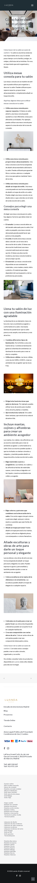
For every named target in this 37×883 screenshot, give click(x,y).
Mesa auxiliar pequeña (11, 785)
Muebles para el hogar (11, 811)
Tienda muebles (9, 816)
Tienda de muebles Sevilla (12, 815)
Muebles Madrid (9, 848)
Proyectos (8, 715)
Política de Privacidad (23, 732)
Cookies (24, 734)
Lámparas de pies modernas (13, 823)
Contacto (8, 726)
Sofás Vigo (7, 797)
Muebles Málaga (9, 849)
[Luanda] (9, 5)
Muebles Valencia (10, 855)
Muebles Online (9, 810)
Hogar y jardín (8, 803)
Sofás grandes (8, 834)
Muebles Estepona (10, 843)
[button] (32, 5)
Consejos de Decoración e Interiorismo (20, 32)
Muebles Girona (9, 846)
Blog (6, 711)
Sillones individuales (10, 791)
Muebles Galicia (9, 844)
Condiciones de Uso (12, 734)
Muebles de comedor (11, 804)
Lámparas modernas (10, 827)
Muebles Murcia (9, 853)
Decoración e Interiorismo (17, 33)
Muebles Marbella (10, 851)
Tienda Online (9, 720)
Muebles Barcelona (10, 841)
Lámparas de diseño (10, 822)
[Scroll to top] (33, 879)
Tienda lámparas (9, 835)
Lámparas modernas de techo (13, 829)
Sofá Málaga (8, 796)
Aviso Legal (8, 732)
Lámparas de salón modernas (13, 825)
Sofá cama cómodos (10, 792)
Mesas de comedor (10, 787)
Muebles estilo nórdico (11, 808)
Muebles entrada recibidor (12, 789)
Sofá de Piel (8, 832)
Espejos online (9, 784)
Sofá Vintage (8, 830)
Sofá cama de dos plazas (12, 794)
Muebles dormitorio (10, 806)
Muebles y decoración (11, 813)
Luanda (16, 662)
